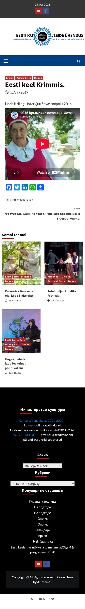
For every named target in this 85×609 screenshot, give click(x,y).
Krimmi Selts (24, 77)
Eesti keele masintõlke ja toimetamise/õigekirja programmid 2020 (43, 549)
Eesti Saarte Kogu (15, 339)
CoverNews (65, 577)
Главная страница (42, 501)
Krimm (9, 77)
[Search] (78, 61)
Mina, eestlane (22, 276)
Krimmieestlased (22, 199)
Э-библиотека (42, 541)
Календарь (42, 530)
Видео (38, 77)
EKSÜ (8, 276)
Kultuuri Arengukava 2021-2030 (41, 420)
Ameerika (53, 276)
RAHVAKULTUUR (24, 435)
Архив (42, 536)
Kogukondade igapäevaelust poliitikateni (15, 363)
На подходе (42, 507)
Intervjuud (11, 344)
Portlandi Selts (56, 281)
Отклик (66, 276)
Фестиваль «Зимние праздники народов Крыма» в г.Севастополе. (42, 213)
